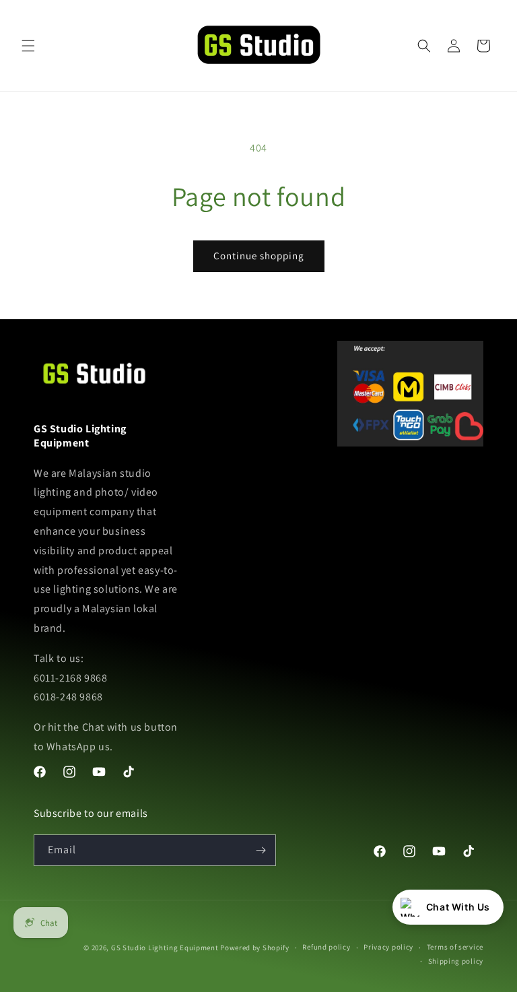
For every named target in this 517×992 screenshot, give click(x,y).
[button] (28, 46)
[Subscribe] (260, 850)
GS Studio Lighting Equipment (165, 947)
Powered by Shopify (254, 947)
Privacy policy (388, 947)
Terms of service (455, 947)
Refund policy (326, 947)
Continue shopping (258, 255)
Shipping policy (456, 961)
